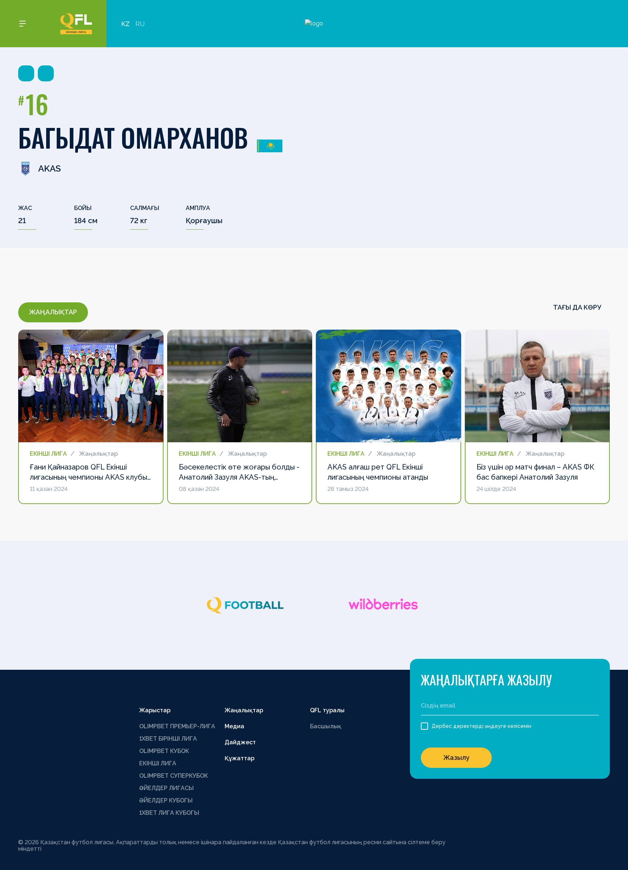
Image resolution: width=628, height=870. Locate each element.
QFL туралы (327, 710)
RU (140, 24)
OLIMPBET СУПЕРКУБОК (173, 775)
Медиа (234, 726)
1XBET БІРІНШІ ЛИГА (168, 738)
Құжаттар (239, 758)
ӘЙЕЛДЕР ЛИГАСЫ (166, 788)
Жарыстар (154, 710)
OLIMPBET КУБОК (164, 751)
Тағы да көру (578, 307)
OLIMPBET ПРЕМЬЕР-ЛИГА (177, 726)
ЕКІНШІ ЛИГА (157, 763)
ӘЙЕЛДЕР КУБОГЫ (166, 800)
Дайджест (240, 742)
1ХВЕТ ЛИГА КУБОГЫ (169, 812)
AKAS (49, 168)
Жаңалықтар (244, 710)
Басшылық (325, 726)
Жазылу (456, 757)
